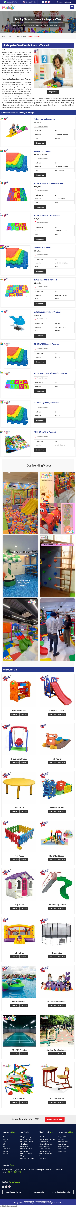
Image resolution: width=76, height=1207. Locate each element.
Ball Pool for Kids (26, 1149)
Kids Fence (24, 1151)
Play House (24, 1156)
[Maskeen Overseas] (8, 7)
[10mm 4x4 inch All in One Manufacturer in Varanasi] (17, 194)
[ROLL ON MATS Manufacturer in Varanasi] (17, 443)
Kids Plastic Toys (44, 1146)
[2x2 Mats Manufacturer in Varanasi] (17, 162)
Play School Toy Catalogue (64, 2)
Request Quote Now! (55, 1119)
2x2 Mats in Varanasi (42, 151)
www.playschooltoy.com (14, 1192)
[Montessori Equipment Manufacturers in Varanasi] (57, 982)
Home (3, 36)
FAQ (3, 1144)
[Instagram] (20, 503)
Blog (4, 1146)
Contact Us (6, 1149)
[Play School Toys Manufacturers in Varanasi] (19, 691)
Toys (9, 36)
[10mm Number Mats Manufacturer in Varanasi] (17, 226)
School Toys (43, 1158)
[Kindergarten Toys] (53, 68)
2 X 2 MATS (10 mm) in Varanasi (46, 402)
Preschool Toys (44, 1137)
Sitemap (5, 1151)
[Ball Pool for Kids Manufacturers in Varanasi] (57, 788)
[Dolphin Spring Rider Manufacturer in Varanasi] (17, 323)
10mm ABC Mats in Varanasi (45, 280)
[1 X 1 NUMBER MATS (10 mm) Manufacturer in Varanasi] (17, 384)
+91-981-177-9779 (11, 2)
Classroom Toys (44, 1142)
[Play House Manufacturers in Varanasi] (19, 885)
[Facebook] (43, 2)
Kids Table (24, 1146)
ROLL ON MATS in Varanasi (45, 432)
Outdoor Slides (63, 1142)
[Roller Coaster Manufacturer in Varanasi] (17, 130)
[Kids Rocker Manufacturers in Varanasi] (57, 739)
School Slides (62, 1144)
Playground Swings (27, 1142)
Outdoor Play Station (27, 1158)
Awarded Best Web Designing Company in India (49, 1203)
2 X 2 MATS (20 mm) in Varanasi (46, 344)
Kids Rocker (25, 1144)
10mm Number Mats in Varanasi (47, 215)
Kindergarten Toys (45, 1151)
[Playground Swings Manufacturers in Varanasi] (19, 739)
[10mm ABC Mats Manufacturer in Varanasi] (17, 291)
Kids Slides (61, 1139)
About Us (5, 1139)
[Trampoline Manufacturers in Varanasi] (57, 933)
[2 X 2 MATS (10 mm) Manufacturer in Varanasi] (17, 413)
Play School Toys (20, 36)
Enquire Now (40, 143)
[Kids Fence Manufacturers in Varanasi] (19, 836)
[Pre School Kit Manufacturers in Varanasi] (19, 1079)
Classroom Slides (63, 1146)
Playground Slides (26, 1139)
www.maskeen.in (38, 1192)
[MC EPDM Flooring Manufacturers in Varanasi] (19, 1031)
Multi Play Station (26, 1153)
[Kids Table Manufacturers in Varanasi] (19, 788)
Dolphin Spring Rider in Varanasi (47, 312)
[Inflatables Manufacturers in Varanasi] (19, 933)
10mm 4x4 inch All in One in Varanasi (49, 183)
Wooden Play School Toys (47, 1139)
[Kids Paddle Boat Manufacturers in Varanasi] (19, 982)
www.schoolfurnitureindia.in (61, 1192)
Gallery (4, 1142)
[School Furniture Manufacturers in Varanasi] (57, 1079)
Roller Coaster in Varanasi (44, 119)
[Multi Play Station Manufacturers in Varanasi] (57, 836)
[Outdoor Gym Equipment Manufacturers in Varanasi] (57, 1031)
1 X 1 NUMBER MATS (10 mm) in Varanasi (50, 373)
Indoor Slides (62, 1151)
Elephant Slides (63, 1137)
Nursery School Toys (45, 1144)
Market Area (6, 1153)
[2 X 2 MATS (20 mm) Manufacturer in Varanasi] (17, 355)
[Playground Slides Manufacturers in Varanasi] (57, 691)
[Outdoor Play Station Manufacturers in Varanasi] (57, 885)
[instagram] (49, 2)
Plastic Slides (62, 1149)
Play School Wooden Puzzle (45, 1155)
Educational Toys (44, 1149)
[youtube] (46, 2)
